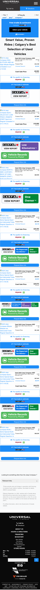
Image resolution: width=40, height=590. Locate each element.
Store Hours (19, 548)
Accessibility (16, 584)
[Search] (36, 560)
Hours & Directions (19, 532)
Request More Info (20, 105)
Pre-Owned (19, 541)
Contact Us (6, 584)
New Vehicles (19, 539)
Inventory (19, 537)
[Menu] (36, 3)
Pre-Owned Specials (19, 545)
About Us (19, 529)
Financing (19, 534)
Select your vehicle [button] (20, 30)
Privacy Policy (28, 584)
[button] (20, 78)
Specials (19, 546)
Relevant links (7, 481)
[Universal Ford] (11, 2)
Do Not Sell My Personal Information (22, 586)
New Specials (19, 543)
